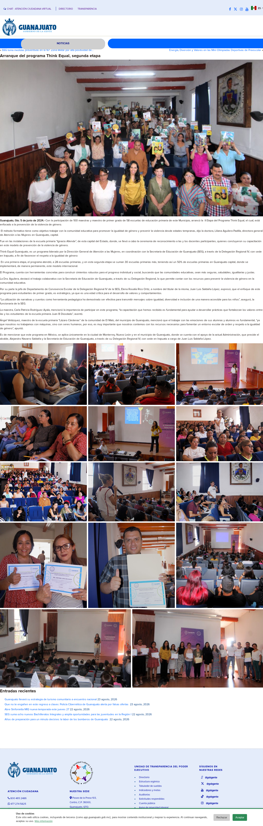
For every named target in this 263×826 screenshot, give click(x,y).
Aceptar (239, 817)
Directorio (143, 777)
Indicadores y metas (149, 790)
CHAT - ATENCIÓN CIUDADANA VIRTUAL (29, 9)
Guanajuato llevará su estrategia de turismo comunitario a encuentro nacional (51, 699)
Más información (44, 821)
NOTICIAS (63, 43)
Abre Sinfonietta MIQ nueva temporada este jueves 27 (37, 709)
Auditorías (144, 794)
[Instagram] (242, 9)
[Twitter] (236, 9)
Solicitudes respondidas (151, 799)
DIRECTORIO (66, 9)
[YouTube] (247, 9)
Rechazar (221, 817)
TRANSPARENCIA (87, 9)
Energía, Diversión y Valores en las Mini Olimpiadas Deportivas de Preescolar (215, 50)
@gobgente (210, 777)
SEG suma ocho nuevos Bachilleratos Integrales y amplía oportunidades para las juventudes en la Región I (68, 714)
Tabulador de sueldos (150, 786)
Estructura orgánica (149, 781)
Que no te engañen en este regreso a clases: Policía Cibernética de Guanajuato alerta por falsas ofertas (67, 704)
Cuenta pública (146, 803)
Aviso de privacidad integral (153, 807)
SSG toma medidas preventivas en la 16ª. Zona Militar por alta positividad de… (48, 50)
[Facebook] (231, 9)
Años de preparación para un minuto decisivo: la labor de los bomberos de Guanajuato (57, 719)
